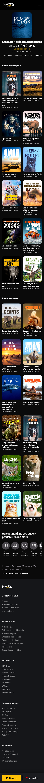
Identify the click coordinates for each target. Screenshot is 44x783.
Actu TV (5, 735)
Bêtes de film (29, 483)
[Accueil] (9, 4)
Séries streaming (9, 722)
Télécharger (7, 647)
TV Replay (6, 712)
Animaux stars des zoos (10, 285)
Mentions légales (9, 633)
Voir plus (38, 55)
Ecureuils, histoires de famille (32, 332)
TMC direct (6, 689)
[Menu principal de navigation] (39, 4)
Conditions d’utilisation (11, 640)
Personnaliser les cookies (12, 643)
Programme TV (8, 708)
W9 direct (6, 686)
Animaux (29, 51)
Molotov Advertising (10, 608)
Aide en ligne (7, 627)
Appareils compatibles (11, 650)
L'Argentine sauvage (32, 98)
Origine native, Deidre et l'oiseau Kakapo (10, 445)
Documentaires (18, 51)
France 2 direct (8, 669)
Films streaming (8, 718)
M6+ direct (6, 679)
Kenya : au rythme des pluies (31, 139)
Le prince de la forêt (32, 174)
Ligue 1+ (5, 757)
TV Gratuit (6, 715)
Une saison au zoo (10, 246)
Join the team (8, 611)
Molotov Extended (10, 754)
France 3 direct (8, 672)
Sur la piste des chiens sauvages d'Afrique (30, 210)
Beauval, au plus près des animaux (31, 285)
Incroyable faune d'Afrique (10, 368)
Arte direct (6, 682)
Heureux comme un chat (11, 520)
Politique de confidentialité (13, 630)
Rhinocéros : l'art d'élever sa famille (31, 368)
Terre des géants (10, 331)
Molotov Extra (8, 751)
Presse (5, 601)
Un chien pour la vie (32, 519)
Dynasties (6, 138)
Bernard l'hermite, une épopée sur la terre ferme (31, 248)
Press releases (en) (10, 604)
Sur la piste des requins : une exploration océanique (9, 405)
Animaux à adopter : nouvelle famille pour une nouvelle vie (11, 101)
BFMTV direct (8, 692)
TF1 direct (6, 666)
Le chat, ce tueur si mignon (10, 484)
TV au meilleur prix (9, 761)
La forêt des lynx (10, 208)
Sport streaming (9, 725)
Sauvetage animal (31, 402)
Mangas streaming (9, 732)
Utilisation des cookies (11, 637)
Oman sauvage (9, 174)
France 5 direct (8, 676)
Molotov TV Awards (10, 728)
